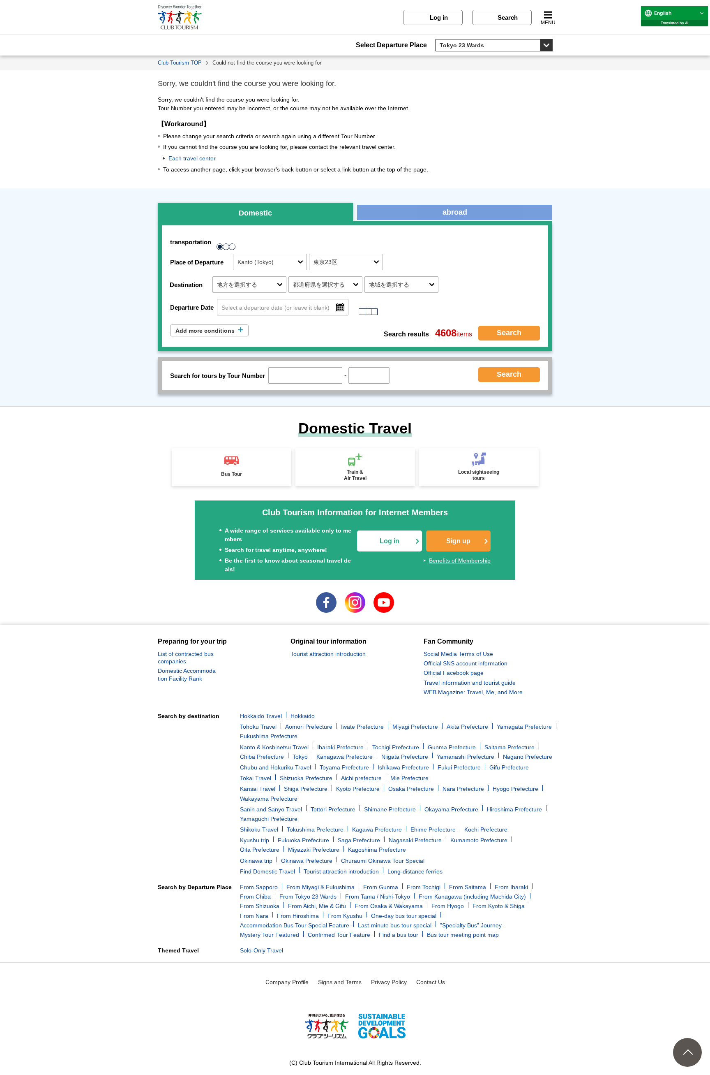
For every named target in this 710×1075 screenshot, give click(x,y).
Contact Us (430, 982)
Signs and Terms (340, 982)
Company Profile (287, 982)
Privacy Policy (389, 982)
